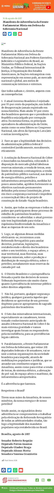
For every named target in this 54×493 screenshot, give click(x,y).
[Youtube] (49, 480)
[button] (5, 34)
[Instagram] (43, 480)
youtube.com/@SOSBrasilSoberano (42, 8)
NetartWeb (39, 490)
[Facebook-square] (37, 480)
